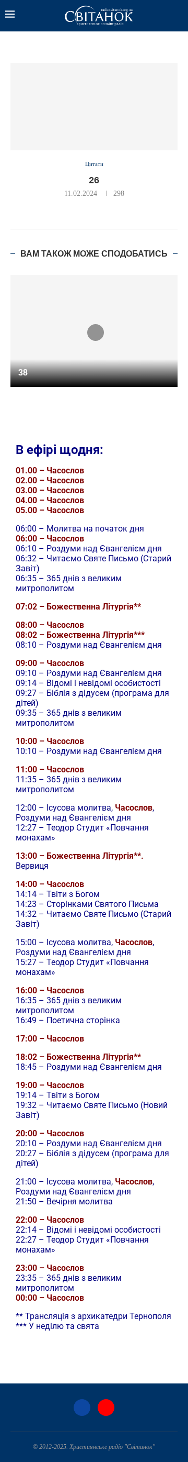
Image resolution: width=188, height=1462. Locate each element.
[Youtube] (106, 1407)
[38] (94, 330)
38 (23, 372)
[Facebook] (82, 1407)
